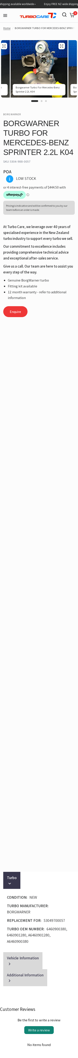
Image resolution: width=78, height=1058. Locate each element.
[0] (71, 14)
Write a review (39, 1030)
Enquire (15, 311)
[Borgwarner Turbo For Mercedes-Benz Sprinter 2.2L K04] (61, 46)
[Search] (64, 14)
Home (6, 28)
